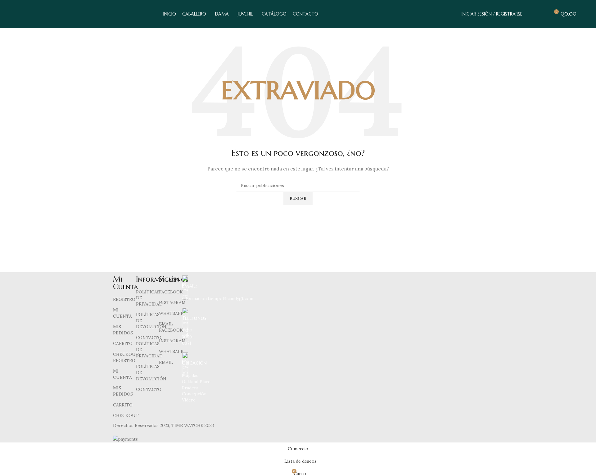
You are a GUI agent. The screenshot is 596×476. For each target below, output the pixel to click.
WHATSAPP (171, 313)
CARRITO (123, 343)
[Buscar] (531, 14)
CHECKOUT (126, 354)
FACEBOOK (171, 292)
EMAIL (166, 324)
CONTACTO (148, 337)
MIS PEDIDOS (123, 330)
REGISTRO (124, 299)
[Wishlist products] (542, 14)
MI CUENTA (122, 313)
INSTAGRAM (172, 302)
